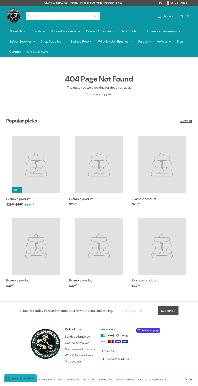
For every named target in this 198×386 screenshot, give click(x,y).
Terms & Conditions (125, 379)
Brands (37, 31)
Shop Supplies (51, 41)
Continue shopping (99, 94)
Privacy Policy (73, 379)
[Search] (96, 16)
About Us (16, 31)
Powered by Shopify (159, 379)
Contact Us (142, 379)
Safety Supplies (20, 41)
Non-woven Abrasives (162, 31)
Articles (162, 41)
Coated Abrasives (99, 31)
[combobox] (63, 16)
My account (73, 361)
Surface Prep (80, 41)
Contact (15, 52)
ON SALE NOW (37, 52)
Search (61, 379)
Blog (180, 41)
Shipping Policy (105, 379)
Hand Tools (129, 31)
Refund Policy (89, 379)
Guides (143, 41)
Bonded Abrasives (64, 31)
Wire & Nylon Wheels (79, 355)
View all (186, 121)
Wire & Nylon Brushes (113, 41)
